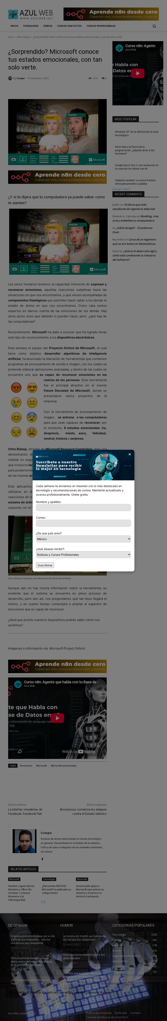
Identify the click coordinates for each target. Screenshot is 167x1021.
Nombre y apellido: (48, 502)
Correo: (41, 517)
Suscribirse (45, 565)
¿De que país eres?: (49, 533)
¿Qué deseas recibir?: (50, 549)
